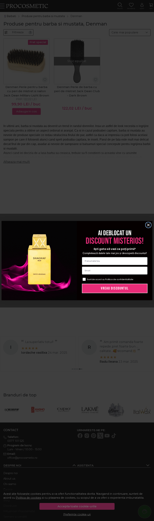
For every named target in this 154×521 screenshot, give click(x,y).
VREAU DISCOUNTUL (114, 288)
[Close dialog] (148, 225)
